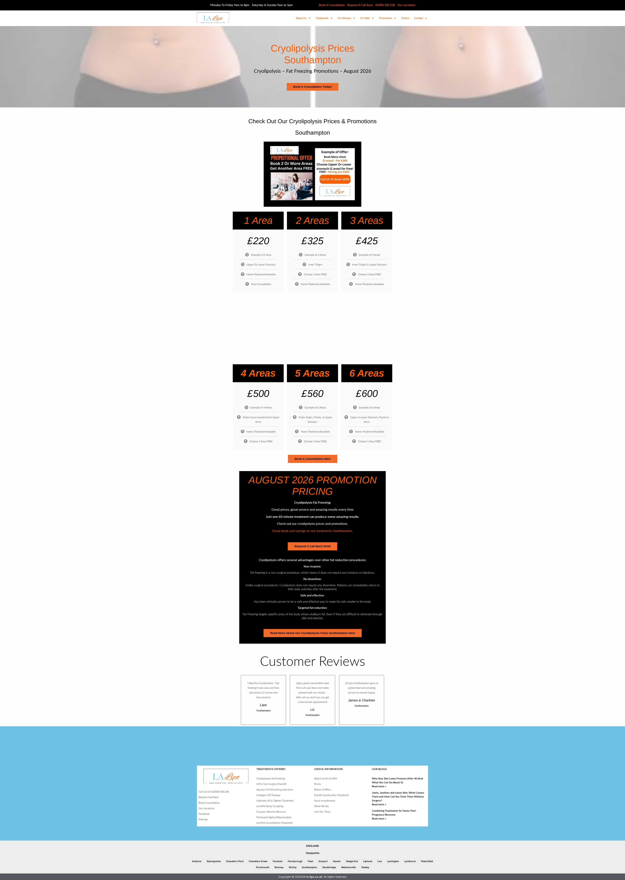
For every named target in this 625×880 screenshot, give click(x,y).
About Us (301, 18)
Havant (337, 861)
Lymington (393, 861)
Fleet (310, 861)
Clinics (405, 18)
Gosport (323, 861)
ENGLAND (312, 845)
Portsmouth (262, 867)
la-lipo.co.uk (314, 876)
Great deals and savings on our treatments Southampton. (312, 531)
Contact (418, 18)
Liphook (367, 861)
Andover (197, 861)
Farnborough (295, 861)
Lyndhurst (410, 861)
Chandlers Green (258, 861)
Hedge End (352, 861)
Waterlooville (348, 867)
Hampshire (312, 853)
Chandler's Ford (234, 861)
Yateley (365, 867)
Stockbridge (329, 867)
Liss (379, 861)
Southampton (309, 867)
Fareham (278, 861)
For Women (344, 18)
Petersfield (427, 861)
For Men (365, 18)
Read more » (379, 786)
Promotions (385, 18)
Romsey (279, 867)
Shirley (293, 867)
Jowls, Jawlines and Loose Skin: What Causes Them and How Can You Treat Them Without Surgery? (398, 796)
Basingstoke (214, 861)
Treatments (322, 18)
